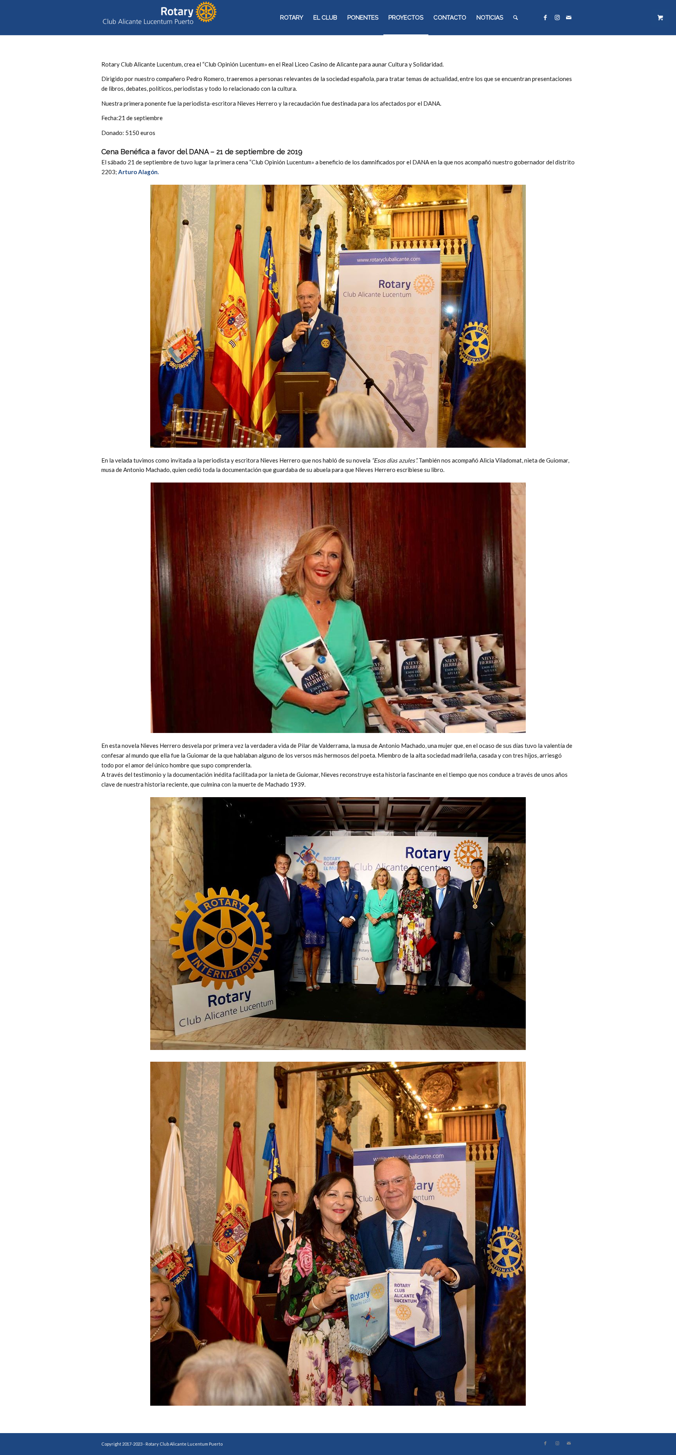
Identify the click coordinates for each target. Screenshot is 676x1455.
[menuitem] (291, 17)
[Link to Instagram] (557, 17)
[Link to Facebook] (545, 17)
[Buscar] (515, 17)
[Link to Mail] (569, 17)
